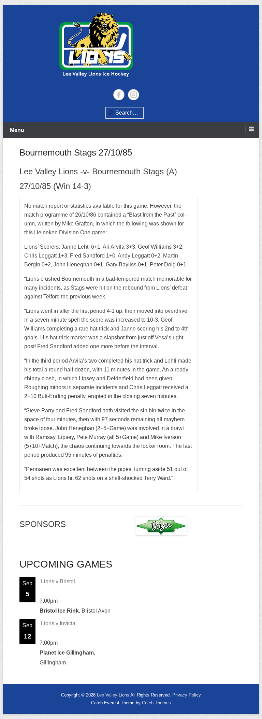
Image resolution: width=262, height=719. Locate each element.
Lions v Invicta (58, 623)
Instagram (133, 94)
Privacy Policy (186, 695)
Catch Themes (156, 702)
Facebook (119, 94)
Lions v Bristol (58, 581)
